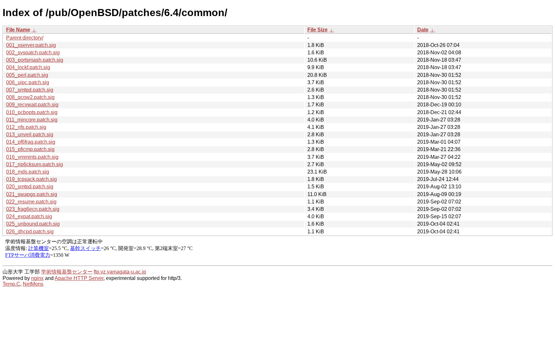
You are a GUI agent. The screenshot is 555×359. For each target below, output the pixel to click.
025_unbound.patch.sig (33, 224)
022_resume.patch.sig (31, 201)
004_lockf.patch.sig (28, 67)
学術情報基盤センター (66, 271)
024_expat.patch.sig (29, 216)
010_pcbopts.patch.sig (31, 112)
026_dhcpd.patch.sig (30, 231)
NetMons (33, 284)
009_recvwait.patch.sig (32, 104)
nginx (37, 278)
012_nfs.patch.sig (26, 127)
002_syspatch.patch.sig (33, 52)
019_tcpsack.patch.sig (31, 179)
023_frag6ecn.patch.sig (32, 209)
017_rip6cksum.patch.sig (34, 164)
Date (422, 29)
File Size (317, 29)
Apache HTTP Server (79, 278)
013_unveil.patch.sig (29, 134)
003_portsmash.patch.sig (34, 60)
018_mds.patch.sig (27, 172)
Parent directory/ (24, 37)
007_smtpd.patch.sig (29, 90)
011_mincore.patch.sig (31, 119)
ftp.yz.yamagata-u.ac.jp (120, 271)
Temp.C (11, 284)
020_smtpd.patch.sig (29, 186)
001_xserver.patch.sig (31, 45)
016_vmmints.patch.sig (32, 157)
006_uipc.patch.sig (27, 82)
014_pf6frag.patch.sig (30, 142)
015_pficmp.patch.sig (30, 149)
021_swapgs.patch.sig (31, 194)
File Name (18, 29)
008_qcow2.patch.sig (30, 97)
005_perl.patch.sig (27, 75)
